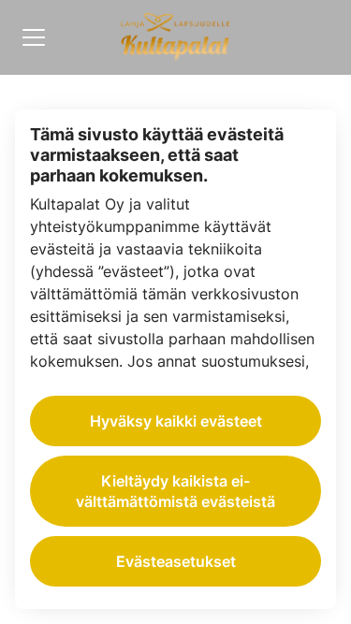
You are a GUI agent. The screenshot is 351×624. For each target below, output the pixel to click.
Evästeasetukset (176, 561)
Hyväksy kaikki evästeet (176, 421)
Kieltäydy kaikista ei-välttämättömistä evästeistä (175, 491)
